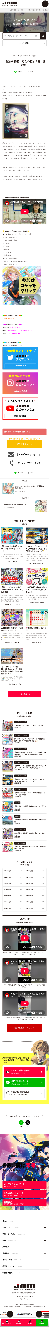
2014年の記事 (13, 908)
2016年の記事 (13, 902)
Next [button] (39, 1314)
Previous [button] (10, 1314)
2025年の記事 (35, 871)
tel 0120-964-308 (24, 1296)
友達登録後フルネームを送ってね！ (20, 330)
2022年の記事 (13, 883)
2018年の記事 (13, 895)
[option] (24, 1314)
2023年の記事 (35, 877)
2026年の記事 (13, 871)
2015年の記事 (35, 902)
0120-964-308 (15, 333)
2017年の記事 (35, 895)
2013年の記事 (35, 908)
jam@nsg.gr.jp (14, 327)
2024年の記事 (13, 877)
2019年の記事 (35, 889)
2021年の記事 (35, 883)
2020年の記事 (13, 889)
